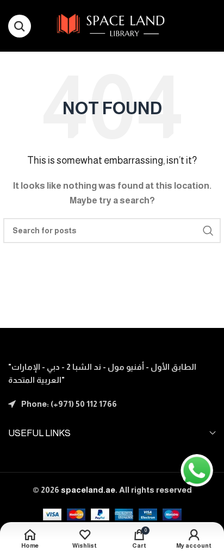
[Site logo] (112, 24)
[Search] (19, 26)
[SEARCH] (208, 230)
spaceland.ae (88, 489)
